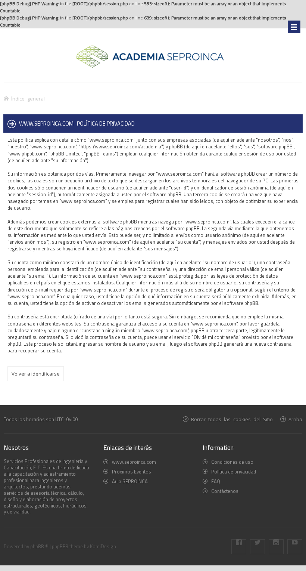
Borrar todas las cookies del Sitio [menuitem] (232, 419)
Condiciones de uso (232, 462)
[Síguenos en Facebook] (238, 546)
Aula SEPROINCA (130, 481)
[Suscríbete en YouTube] (294, 546)
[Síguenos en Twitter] (257, 546)
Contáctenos (224, 491)
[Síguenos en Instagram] (276, 546)
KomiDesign (103, 546)
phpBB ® (39, 546)
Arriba (295, 419)
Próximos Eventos (131, 471)
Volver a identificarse (36, 373)
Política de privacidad (233, 471)
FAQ (215, 481)
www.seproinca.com (134, 462)
